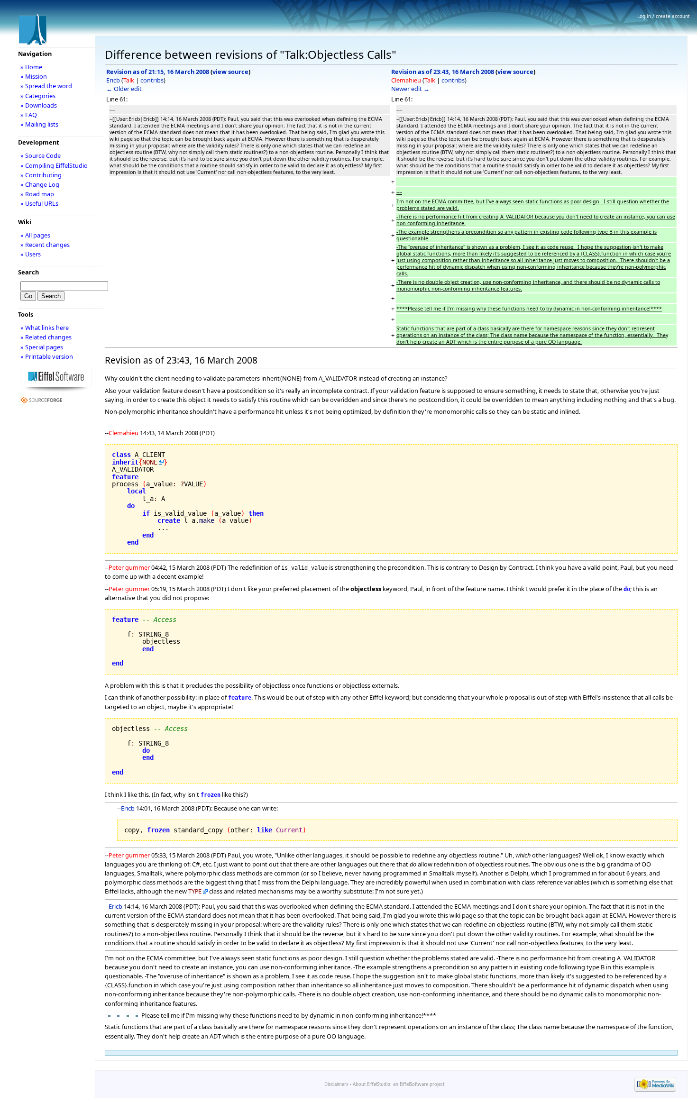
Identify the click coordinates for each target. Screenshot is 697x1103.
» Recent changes (45, 244)
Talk (128, 80)
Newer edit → (410, 88)
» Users (30, 254)
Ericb (113, 80)
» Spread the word (46, 86)
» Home (31, 67)
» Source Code (40, 155)
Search (28, 272)
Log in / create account (663, 16)
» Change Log (39, 184)
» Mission (33, 76)
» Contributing (41, 175)
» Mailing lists (39, 124)
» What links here (44, 327)
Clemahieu (406, 80)
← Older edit (124, 88)
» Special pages (41, 347)
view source (230, 71)
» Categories (37, 95)
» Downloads (38, 105)
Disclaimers (336, 1084)
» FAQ (28, 114)
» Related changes (46, 337)
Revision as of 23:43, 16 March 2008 (442, 71)
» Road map (37, 194)
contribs (152, 80)
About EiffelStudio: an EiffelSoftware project (398, 1084)
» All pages (35, 235)
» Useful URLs (39, 203)
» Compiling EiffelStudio (54, 165)
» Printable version (46, 356)
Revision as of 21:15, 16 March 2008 (157, 71)
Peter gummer (129, 567)
